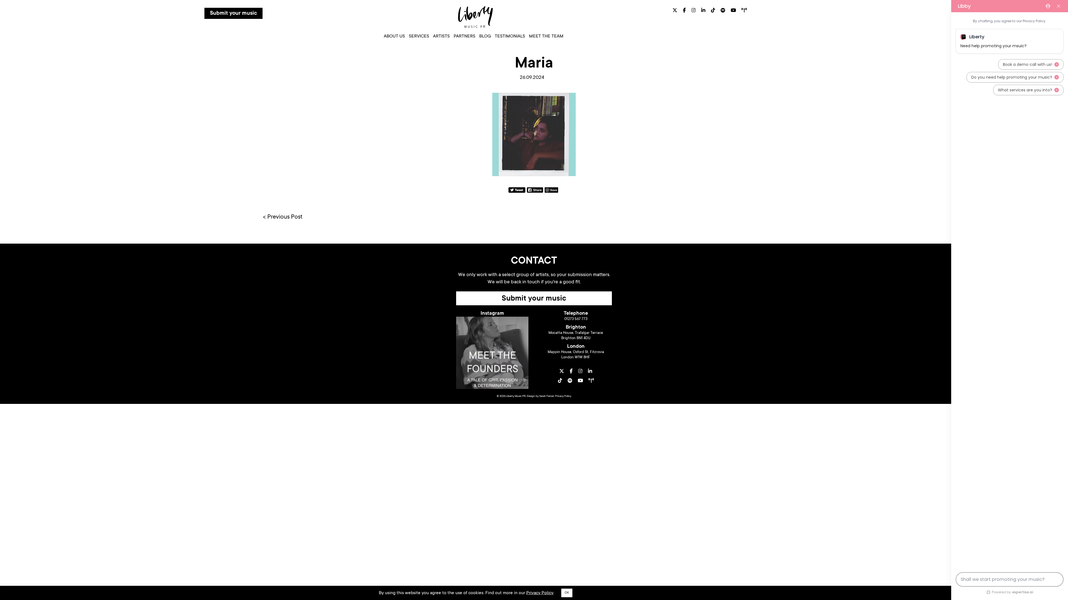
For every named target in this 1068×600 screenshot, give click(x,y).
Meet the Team (546, 36)
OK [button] (567, 593)
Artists (441, 36)
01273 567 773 (575, 319)
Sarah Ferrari (546, 396)
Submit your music (233, 14)
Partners (464, 36)
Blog (485, 36)
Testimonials (510, 36)
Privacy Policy (563, 396)
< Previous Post (283, 217)
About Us (394, 36)
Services (419, 36)
